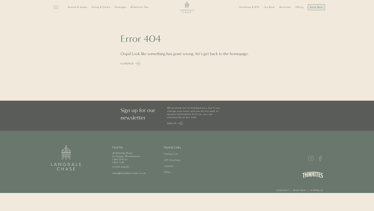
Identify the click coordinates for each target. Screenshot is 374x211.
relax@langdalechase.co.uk (129, 173)
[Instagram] (311, 158)
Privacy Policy (299, 190)
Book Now (316, 7)
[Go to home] (187, 7)
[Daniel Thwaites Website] (312, 174)
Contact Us (171, 154)
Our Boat (269, 7)
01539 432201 (120, 167)
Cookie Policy (282, 190)
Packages (120, 7)
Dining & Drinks (101, 7)
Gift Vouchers (172, 160)
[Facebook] (320, 158)
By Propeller (316, 190)
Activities (285, 7)
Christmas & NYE (249, 7)
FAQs (167, 172)
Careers (168, 166)
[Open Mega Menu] (56, 7)
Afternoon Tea (139, 7)
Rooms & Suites (77, 7)
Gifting (299, 7)
